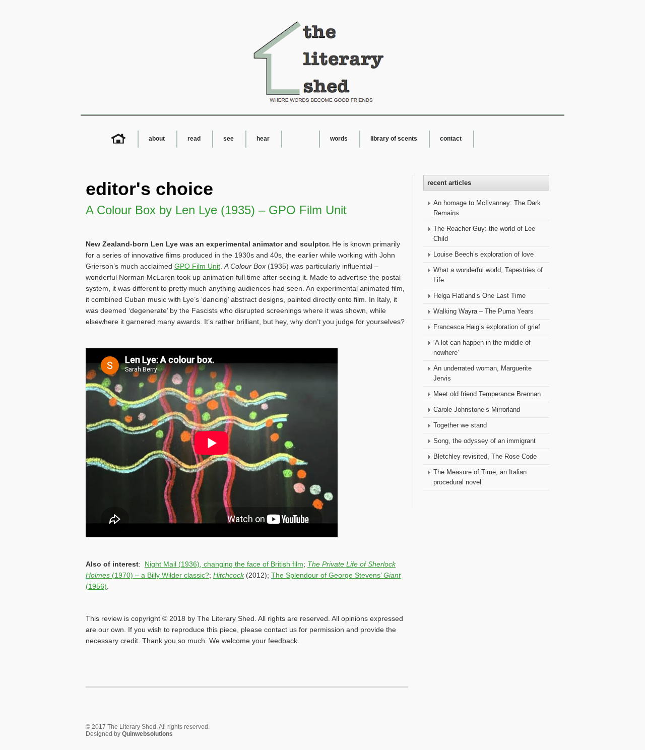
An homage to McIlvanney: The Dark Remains (487, 208)
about (157, 138)
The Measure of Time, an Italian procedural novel (480, 477)
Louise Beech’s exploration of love (483, 254)
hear (263, 138)
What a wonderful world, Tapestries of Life (488, 275)
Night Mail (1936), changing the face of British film (224, 564)
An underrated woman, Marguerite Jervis (482, 373)
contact (451, 138)
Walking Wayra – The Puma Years (483, 311)
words (339, 138)
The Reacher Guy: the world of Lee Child (484, 233)
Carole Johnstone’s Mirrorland (476, 409)
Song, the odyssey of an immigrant (484, 441)
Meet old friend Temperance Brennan (487, 394)
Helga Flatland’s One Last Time (479, 295)
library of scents (393, 138)
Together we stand (460, 425)
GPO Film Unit (197, 266)
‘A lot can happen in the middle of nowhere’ (482, 347)
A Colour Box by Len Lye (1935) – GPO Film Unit (216, 210)
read (194, 138)
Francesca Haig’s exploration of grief (486, 327)
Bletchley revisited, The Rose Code (485, 456)
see (228, 138)
